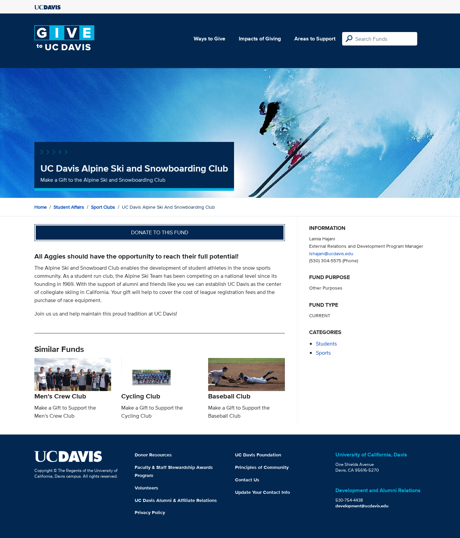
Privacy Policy (150, 512)
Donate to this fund (159, 232)
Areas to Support (314, 38)
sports (323, 353)
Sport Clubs (103, 207)
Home (40, 207)
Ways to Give (209, 38)
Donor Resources (153, 454)
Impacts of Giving (260, 38)
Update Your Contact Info (262, 492)
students (326, 344)
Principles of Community (262, 467)
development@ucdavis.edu (362, 506)
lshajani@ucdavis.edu (331, 253)
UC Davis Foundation (258, 454)
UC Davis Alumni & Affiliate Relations (176, 500)
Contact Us (247, 479)
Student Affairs (69, 207)
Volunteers (146, 487)
